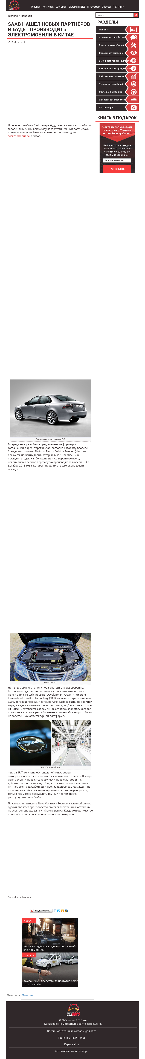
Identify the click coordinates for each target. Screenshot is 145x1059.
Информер (93, 6)
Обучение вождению (110, 92)
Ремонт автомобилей (111, 45)
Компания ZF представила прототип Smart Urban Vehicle (51, 982)
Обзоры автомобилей (111, 53)
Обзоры (106, 6)
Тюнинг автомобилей (111, 84)
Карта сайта (71, 1044)
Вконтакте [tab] (13, 995)
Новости (104, 29)
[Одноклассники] (62, 910)
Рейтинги (118, 6)
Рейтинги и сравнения (111, 76)
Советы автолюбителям (113, 37)
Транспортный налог (71, 1037)
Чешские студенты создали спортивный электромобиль (50, 947)
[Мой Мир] (66, 910)
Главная (35, 6)
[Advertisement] (50, 83)
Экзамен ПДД (77, 6)
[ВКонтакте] (55, 910)
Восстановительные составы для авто (71, 1031)
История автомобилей (112, 99)
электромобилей (19, 136)
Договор (61, 6)
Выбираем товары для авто (115, 60)
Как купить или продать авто (116, 68)
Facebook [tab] (27, 995)
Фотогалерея (106, 107)
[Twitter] (59, 910)
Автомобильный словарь (71, 1051)
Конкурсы (48, 6)
